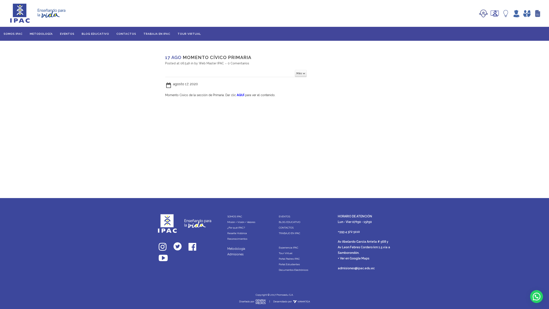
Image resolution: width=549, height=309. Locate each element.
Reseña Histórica (237, 233)
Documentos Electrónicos (293, 269)
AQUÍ (240, 95)
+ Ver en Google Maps (353, 258)
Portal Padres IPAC (289, 258)
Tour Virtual (285, 253)
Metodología (236, 248)
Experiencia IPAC (288, 247)
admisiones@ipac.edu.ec (356, 268)
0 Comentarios (238, 63)
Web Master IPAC (211, 63)
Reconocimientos (237, 238)
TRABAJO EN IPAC (289, 233)
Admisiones (235, 254)
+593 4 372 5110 (349, 231)
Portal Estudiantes (289, 264)
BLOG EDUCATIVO (289, 222)
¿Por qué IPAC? (236, 227)
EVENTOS (284, 216)
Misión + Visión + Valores (241, 222)
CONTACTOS (286, 227)
